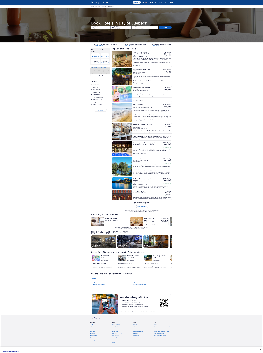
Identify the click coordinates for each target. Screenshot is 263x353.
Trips (166, 2)
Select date (97, 28)
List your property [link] (93, 329)
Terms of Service (15, 351)
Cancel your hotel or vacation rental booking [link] (162, 326)
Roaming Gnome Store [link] (94, 337)
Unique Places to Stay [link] (116, 340)
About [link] (91, 324)
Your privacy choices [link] (137, 335)
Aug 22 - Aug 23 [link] (105, 56)
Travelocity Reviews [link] (115, 335)
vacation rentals (99, 45)
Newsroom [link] (92, 333)
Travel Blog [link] (114, 342)
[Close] (260, 349)
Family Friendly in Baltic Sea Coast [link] (139, 282)
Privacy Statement (7, 351)
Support (161, 2)
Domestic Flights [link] (115, 331)
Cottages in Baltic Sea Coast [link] (98, 284)
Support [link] (155, 324)
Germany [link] (103, 6)
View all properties (142, 206)
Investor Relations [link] (93, 335)
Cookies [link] (134, 326)
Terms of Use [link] (135, 329)
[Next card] (172, 221)
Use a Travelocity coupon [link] (159, 333)
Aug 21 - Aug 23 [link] (95, 62)
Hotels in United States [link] (116, 324)
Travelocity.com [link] (93, 6)
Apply (100, 110)
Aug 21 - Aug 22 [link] (95, 56)
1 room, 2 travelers (139, 28)
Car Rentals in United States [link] (117, 333)
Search (165, 27)
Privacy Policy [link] (135, 324)
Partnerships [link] (92, 331)
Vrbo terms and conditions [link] (138, 331)
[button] (131, 274)
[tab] (94, 278)
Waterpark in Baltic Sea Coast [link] (98, 282)
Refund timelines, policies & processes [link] (161, 331)
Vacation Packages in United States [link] (118, 329)
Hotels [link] (99, 6)
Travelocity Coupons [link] (116, 337)
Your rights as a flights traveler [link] (160, 335)
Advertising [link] (92, 340)
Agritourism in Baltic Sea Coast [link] (139, 284)
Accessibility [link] (135, 333)
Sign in (171, 2)
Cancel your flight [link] (157, 329)
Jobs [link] (91, 326)
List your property (153, 2)
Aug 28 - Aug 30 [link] (105, 62)
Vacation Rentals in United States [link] (118, 326)
